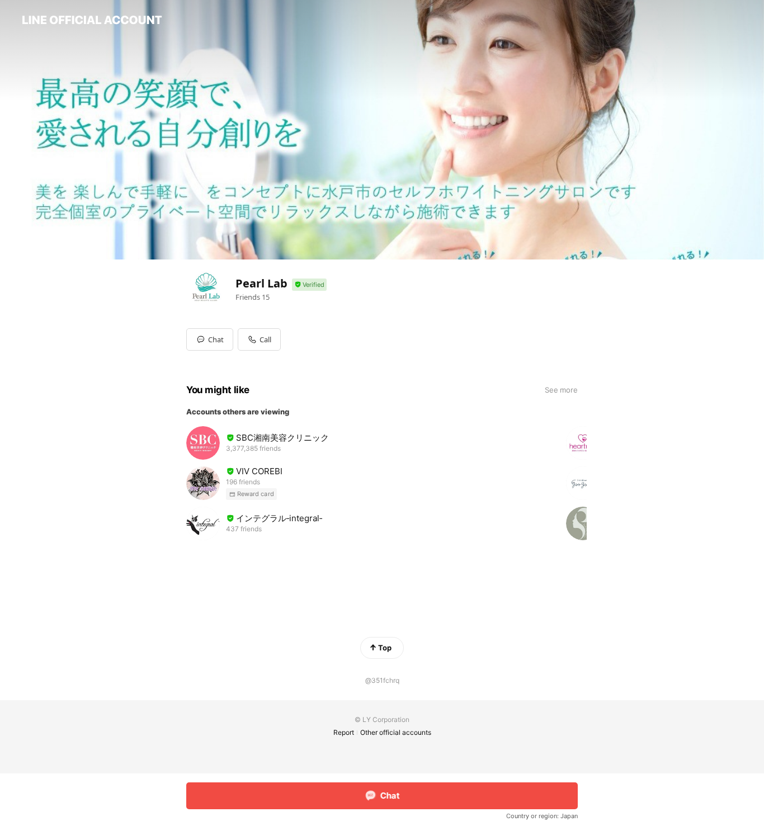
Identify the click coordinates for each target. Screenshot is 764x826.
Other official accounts (395, 732)
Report (343, 732)
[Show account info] (309, 285)
